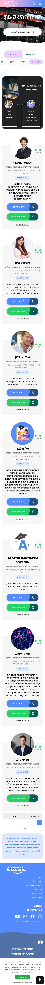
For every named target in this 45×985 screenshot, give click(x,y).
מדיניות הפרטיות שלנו (19, 972)
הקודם (33, 816)
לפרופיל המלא (22, 224)
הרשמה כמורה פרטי (34, 885)
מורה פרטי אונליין (22, 566)
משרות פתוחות (36, 897)
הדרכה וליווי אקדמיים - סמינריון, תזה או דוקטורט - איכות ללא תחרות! (22, 586)
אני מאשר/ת (22, 977)
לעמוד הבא (17, 816)
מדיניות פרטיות (36, 893)
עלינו (40, 877)
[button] (40, 980)
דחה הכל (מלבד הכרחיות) (22, 983)
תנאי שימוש (38, 889)
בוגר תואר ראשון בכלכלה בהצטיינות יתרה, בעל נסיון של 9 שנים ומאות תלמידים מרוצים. (22, 381)
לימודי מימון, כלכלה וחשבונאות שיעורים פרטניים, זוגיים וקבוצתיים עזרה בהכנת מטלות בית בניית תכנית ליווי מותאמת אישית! (22, 289)
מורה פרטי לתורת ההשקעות (18, 838)
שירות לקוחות (37, 881)
